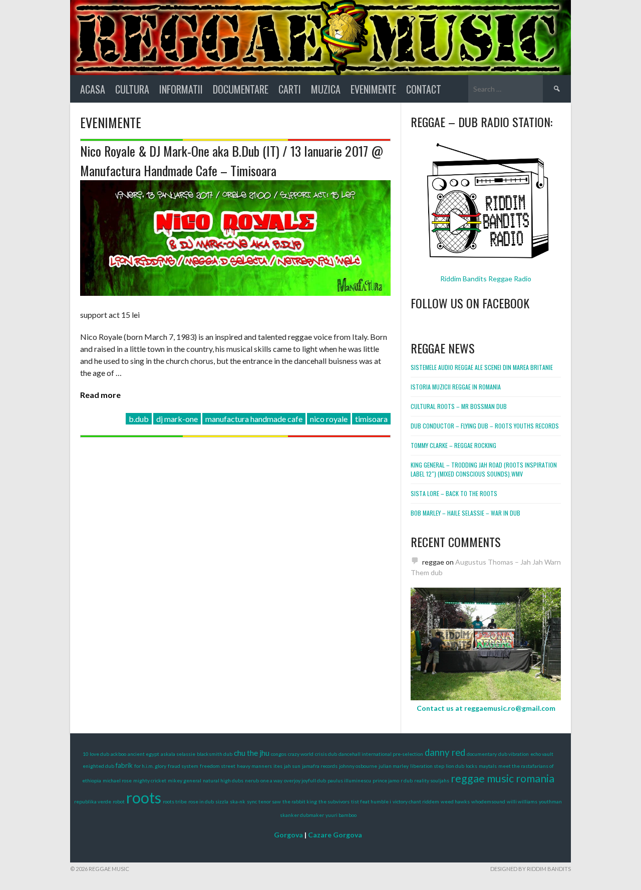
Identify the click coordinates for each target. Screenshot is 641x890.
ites (277, 766)
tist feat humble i (371, 801)
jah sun (292, 766)
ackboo (118, 754)
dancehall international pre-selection (381, 754)
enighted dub (98, 766)
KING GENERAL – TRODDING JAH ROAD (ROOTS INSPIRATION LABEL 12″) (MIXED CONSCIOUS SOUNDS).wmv (484, 469)
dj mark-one (177, 418)
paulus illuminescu (349, 780)
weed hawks (455, 801)
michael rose (117, 780)
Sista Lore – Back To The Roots (454, 493)
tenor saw (269, 801)
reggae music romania (502, 778)
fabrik (124, 765)
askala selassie (178, 754)
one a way (271, 780)
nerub (252, 780)
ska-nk (237, 801)
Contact (423, 89)
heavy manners (254, 766)
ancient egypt (143, 754)
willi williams (522, 801)
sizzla (221, 801)
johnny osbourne (358, 766)
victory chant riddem (416, 801)
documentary (482, 754)
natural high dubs (223, 780)
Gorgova (288, 834)
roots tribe (175, 801)
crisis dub (326, 754)
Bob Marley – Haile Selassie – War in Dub (465, 513)
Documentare (240, 89)
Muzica (326, 89)
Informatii (181, 89)
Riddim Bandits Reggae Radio (485, 278)
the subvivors (334, 801)
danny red (445, 752)
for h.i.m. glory (150, 766)
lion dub (455, 766)
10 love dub (96, 754)
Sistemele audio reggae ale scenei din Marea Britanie (482, 367)
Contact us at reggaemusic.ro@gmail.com (486, 708)
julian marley (394, 766)
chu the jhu (251, 752)
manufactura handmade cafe (253, 418)
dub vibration (513, 754)
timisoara (371, 418)
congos (278, 754)
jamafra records (320, 766)
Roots (143, 797)
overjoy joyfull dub (305, 780)
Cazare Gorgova (335, 834)
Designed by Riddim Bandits (530, 868)
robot (119, 801)
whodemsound (488, 801)
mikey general (184, 780)
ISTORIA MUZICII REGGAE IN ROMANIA (456, 386)
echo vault (541, 754)
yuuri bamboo (341, 815)
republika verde (92, 801)
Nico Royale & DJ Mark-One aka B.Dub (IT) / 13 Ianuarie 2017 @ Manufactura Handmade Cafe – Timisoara (231, 160)
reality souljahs (431, 780)
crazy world (300, 754)
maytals (488, 766)
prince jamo (386, 780)
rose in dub (201, 801)
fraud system (183, 766)
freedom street (217, 766)
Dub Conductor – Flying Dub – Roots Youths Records (485, 425)
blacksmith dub (214, 754)
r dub (407, 780)
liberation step (427, 766)
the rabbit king (299, 801)
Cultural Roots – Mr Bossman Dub (459, 406)
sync (252, 801)
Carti (289, 89)
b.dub (139, 418)
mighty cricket (149, 780)
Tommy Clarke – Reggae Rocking (453, 445)
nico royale (329, 418)
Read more (100, 394)
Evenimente (373, 89)
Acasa (92, 89)
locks (471, 766)
